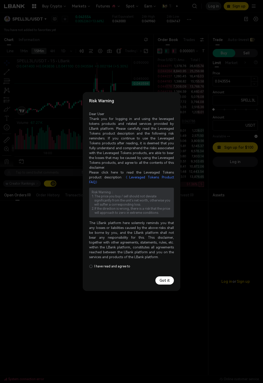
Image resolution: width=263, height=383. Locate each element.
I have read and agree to (112, 266)
